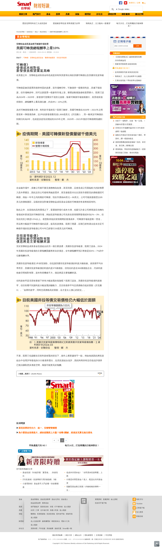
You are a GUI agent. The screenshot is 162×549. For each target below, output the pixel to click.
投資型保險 (51, 514)
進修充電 (58, 528)
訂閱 (137, 46)
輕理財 (88, 14)
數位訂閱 (139, 14)
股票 (58, 14)
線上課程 (114, 499)
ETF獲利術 (59, 507)
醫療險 (33, 514)
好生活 (99, 14)
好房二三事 (35, 510)
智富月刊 (139, 499)
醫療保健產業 (50, 58)
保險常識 (69, 514)
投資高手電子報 (101, 503)
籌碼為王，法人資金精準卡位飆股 (128, 76)
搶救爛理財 (46, 521)
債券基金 (45, 503)
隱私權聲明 (89, 535)
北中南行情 (44, 510)
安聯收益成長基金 (36, 58)
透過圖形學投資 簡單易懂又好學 (66, 23)
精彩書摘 (126, 14)
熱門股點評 (35, 507)
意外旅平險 (60, 514)
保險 (77, 14)
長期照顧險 (41, 514)
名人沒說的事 (36, 521)
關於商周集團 (57, 535)
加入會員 (139, 512)
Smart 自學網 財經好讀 (42, 6)
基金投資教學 (45, 499)
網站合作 (78, 535)
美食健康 (50, 528)
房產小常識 (54, 510)
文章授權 (99, 535)
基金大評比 (56, 499)
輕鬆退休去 (56, 521)
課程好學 (112, 14)
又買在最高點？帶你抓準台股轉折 (128, 80)
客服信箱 (139, 516)
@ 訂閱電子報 (25, 451)
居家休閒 (34, 528)
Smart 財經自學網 (25, 6)
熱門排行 (37, 14)
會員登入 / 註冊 (134, 3)
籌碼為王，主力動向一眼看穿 (98, 23)
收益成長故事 (36, 503)
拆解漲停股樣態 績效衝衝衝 (126, 64)
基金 (48, 14)
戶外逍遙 (42, 528)
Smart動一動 (67, 528)
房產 (68, 14)
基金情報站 (35, 499)
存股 (51, 507)
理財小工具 (65, 521)
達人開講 (67, 507)
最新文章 (23, 14)
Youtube (139, 504)
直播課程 (106, 499)
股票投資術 (44, 507)
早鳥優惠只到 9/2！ (38, 445)
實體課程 (98, 499)
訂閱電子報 (140, 508)
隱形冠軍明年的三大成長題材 (34, 23)
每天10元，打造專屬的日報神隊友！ (129, 24)
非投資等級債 (62, 58)
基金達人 (64, 499)
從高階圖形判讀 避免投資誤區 (127, 72)
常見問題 (108, 535)
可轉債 (25, 58)
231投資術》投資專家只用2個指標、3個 (39, 479)
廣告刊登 (68, 535)
